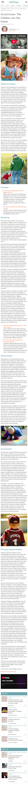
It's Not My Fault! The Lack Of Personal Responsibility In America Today (15, 701)
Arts (2, 5)
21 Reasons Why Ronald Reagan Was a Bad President (15, 757)
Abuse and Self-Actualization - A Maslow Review (15, 711)
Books (12, 5)
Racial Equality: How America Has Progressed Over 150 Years (15, 777)
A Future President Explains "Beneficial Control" (13, 730)
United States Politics (14, 736)
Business (19, 5)
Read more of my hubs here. (8, 671)
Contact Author (12, 30)
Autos (7, 5)
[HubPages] (14, 2)
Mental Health (12, 707)
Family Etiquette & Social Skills (17, 717)
